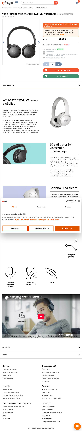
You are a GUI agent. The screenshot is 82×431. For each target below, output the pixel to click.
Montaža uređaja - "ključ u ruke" (51, 398)
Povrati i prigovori (7, 410)
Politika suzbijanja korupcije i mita (52, 413)
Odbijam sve (15, 228)
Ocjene (4, 355)
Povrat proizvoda (7, 413)
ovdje (62, 35)
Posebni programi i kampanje (50, 378)
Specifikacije (6, 347)
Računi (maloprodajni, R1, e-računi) (12, 395)
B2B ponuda (45, 381)
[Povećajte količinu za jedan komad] (59, 64)
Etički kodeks (46, 416)
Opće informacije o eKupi (9, 369)
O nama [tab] (68, 207)
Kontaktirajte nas (47, 419)
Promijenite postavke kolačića (51, 422)
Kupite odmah (62, 76)
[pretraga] (56, 3)
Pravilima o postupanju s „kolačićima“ (44, 219)
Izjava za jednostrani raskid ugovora (13, 407)
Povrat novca (6, 419)
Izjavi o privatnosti (22, 219)
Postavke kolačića (40, 228)
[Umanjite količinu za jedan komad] (46, 64)
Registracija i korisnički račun (50, 372)
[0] (77, 2)
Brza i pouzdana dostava (49, 389)
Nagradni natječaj (7, 378)
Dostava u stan (46, 392)
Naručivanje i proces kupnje (10, 392)
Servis (4, 416)
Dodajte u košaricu (62, 70)
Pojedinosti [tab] (41, 207)
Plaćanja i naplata (7, 389)
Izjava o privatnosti (47, 410)
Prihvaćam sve (67, 228)
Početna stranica (6, 7)
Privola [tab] (14, 207)
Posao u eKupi (6, 375)
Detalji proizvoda (8, 85)
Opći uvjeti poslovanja (48, 407)
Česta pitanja (46, 369)
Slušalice (15, 7)
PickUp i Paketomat (48, 395)
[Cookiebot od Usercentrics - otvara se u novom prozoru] (67, 201)
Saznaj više (66, 45)
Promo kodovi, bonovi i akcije (11, 398)
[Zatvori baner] (79, 201)
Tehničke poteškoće (48, 375)
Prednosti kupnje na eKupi (10, 372)
